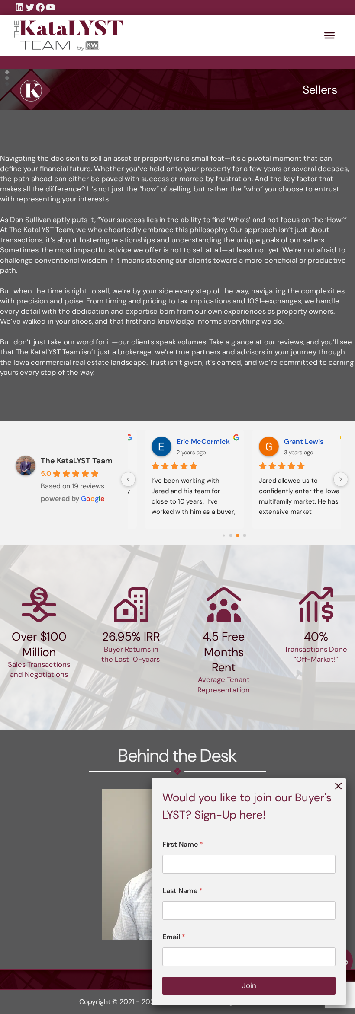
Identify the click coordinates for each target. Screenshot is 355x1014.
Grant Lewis (290, 441)
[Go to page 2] (237, 535)
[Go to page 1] (230, 535)
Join (249, 985)
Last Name (182, 890)
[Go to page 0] (224, 535)
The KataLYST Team (77, 461)
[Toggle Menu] (329, 35)
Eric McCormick (189, 441)
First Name (182, 844)
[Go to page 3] (244, 535)
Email (173, 937)
